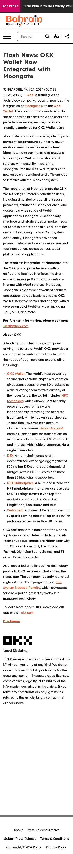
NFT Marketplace (20, 483)
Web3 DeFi (15, 510)
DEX (10, 456)
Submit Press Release (20, 839)
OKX (30, 95)
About (18, 830)
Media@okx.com (15, 326)
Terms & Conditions (54, 839)
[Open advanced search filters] (56, 36)
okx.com (27, 612)
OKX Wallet (16, 374)
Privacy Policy (56, 847)
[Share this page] (67, 36)
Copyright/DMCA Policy (24, 847)
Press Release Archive (43, 830)
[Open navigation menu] (7, 36)
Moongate (32, 106)
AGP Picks (10, 6)
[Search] (47, 36)
